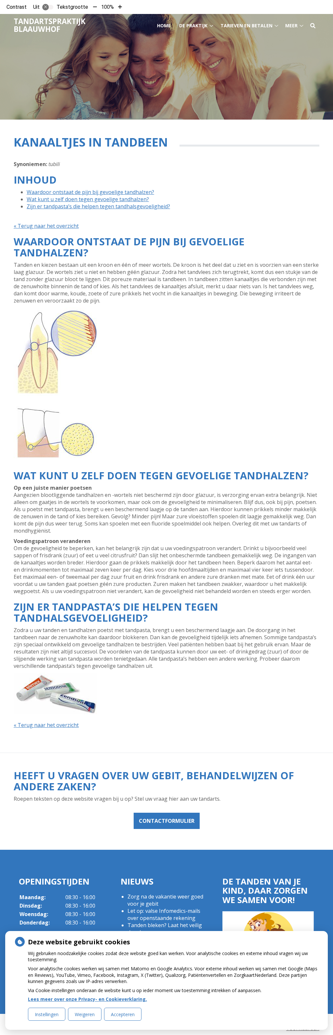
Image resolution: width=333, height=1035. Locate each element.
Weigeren (85, 1014)
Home (164, 25)
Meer (291, 25)
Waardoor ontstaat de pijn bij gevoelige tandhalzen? (90, 192)
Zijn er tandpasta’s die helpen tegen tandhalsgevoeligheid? (98, 206)
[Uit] (47, 7)
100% (107, 7)
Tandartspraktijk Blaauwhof (50, 25)
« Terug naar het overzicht (46, 225)
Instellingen (47, 1014)
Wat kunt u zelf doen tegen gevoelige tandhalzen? (88, 199)
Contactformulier (166, 820)
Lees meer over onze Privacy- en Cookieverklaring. (87, 999)
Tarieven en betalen (246, 25)
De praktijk (193, 25)
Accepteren (123, 1014)
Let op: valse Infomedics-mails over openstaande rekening (163, 914)
